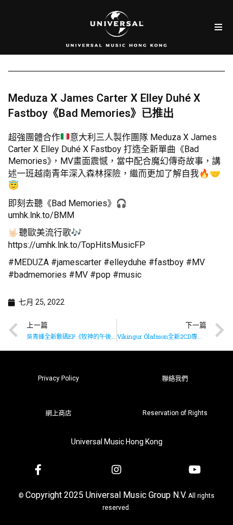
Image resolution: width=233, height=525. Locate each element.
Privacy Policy (58, 378)
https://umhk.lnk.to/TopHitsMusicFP (76, 245)
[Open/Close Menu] (218, 27)
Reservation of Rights (175, 413)
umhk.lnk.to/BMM (41, 215)
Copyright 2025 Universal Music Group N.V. (105, 495)
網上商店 (59, 413)
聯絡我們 (175, 379)
